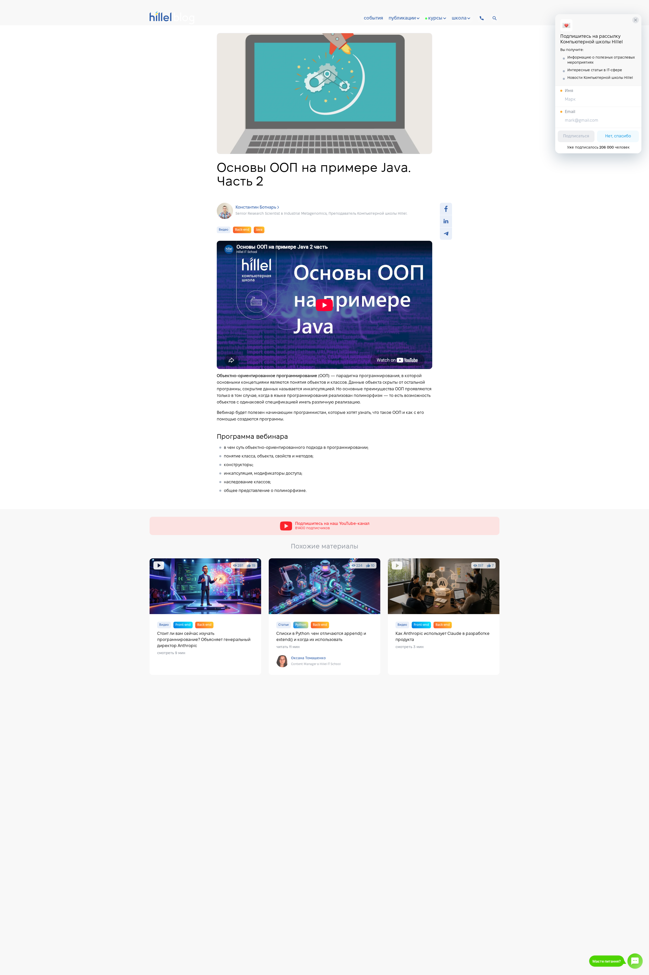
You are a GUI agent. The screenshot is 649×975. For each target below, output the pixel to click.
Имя (569, 91)
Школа (459, 18)
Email (570, 112)
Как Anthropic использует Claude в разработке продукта (443, 616)
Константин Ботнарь (256, 207)
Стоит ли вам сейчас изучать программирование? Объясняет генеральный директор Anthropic (205, 616)
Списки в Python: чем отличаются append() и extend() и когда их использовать (324, 616)
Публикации (402, 18)
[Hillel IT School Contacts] (481, 18)
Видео (223, 229)
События (373, 18)
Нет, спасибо (618, 136)
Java (259, 229)
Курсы (435, 18)
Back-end (242, 229)
